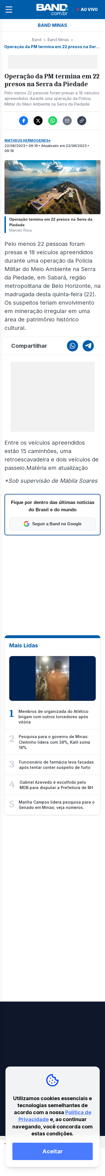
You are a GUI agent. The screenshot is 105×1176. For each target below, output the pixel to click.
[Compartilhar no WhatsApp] (52, 120)
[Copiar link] (81, 120)
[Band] (52, 9)
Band (36, 39)
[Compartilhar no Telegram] (88, 345)
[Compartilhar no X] (38, 120)
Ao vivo (89, 9)
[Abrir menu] (8, 9)
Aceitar (52, 1151)
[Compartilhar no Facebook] (23, 120)
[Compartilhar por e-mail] (67, 120)
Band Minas (58, 39)
